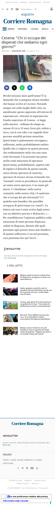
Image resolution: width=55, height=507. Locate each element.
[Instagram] (12, 9)
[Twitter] (7, 9)
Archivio (5, 51)
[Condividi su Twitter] (14, 88)
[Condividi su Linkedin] (30, 88)
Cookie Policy (40, 480)
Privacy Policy (23, 483)
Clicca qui (12, 258)
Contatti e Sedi (15, 480)
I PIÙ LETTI (15, 265)
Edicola (35, 483)
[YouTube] (17, 9)
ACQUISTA (27, 14)
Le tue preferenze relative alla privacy (29, 496)
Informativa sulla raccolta (15, 501)
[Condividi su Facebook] (7, 88)
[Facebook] (3, 9)
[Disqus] (27, 379)
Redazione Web (18, 51)
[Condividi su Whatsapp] (22, 88)
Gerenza (27, 480)
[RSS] (37, 468)
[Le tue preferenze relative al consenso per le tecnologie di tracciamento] (50, 502)
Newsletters (26, 9)
